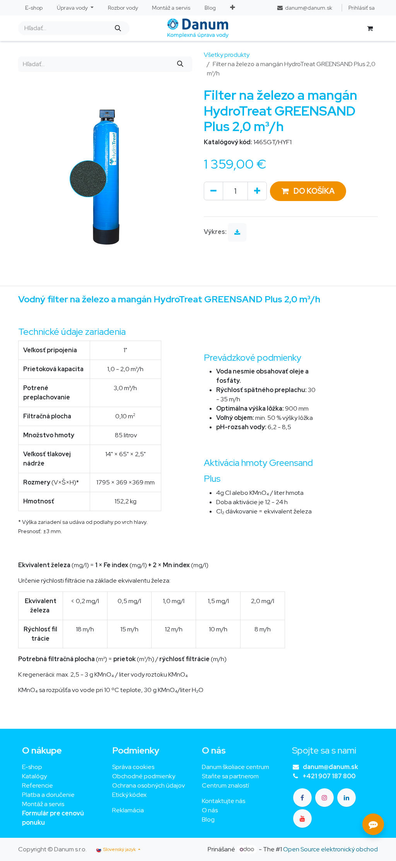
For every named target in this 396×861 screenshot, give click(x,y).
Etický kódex (130, 795)
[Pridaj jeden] (257, 191)
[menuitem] (34, 8)
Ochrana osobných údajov (148, 785)
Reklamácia (128, 810)
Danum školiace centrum (235, 767)
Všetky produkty (226, 55)
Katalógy (34, 776)
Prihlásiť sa (361, 7)
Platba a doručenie (48, 795)
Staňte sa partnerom (230, 776)
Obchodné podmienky (143, 776)
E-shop (32, 767)
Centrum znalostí (225, 785)
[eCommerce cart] (370, 28)
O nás (210, 810)
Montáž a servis (43, 804)
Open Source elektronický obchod (330, 849)
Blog (208, 819)
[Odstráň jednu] (213, 191)
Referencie (37, 785)
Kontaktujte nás (223, 801)
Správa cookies (133, 767)
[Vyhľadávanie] (118, 28)
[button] (308, 191)
